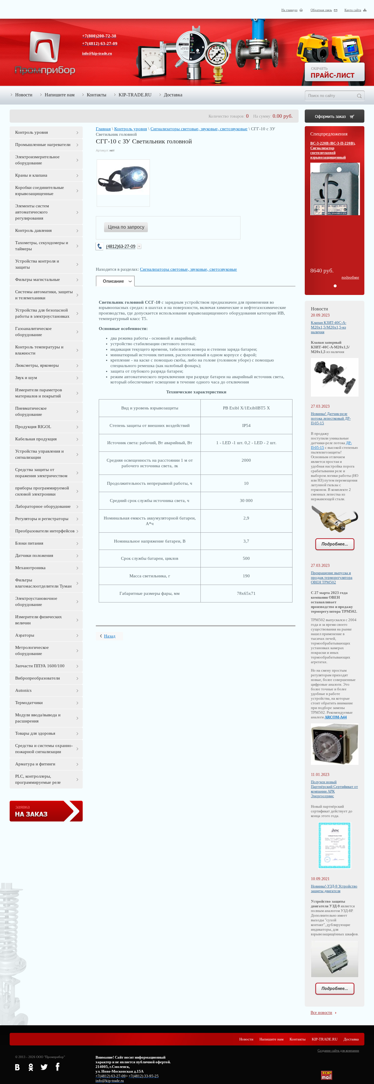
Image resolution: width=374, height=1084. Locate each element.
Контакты (96, 94)
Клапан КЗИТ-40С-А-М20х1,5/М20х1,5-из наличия (328, 327)
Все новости (321, 1012)
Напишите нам (60, 94)
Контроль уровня (130, 128)
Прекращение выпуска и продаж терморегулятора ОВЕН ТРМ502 (331, 577)
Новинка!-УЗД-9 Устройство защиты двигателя (334, 888)
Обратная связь (321, 10)
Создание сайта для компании (338, 1050)
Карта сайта (352, 10)
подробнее (350, 277)
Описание (113, 281)
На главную (289, 10)
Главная (103, 128)
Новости (23, 94)
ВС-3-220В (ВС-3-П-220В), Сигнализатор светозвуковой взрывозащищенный (332, 150)
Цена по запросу (126, 227)
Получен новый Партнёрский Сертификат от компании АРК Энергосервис (334, 789)
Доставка (173, 94)
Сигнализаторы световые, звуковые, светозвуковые (198, 128)
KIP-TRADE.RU (135, 94)
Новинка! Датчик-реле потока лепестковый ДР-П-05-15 (331, 418)
